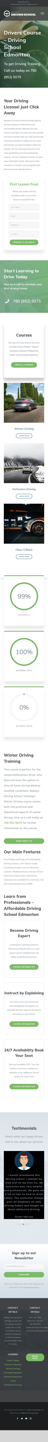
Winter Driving (13, 1368)
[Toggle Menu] (42, 14)
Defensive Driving (13, 1384)
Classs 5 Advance (13, 1364)
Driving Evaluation (13, 1372)
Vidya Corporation (34, 1410)
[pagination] (18, 1224)
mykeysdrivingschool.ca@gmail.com (24, 4)
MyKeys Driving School (30, 1413)
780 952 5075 (13, 822)
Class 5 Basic (13, 1360)
